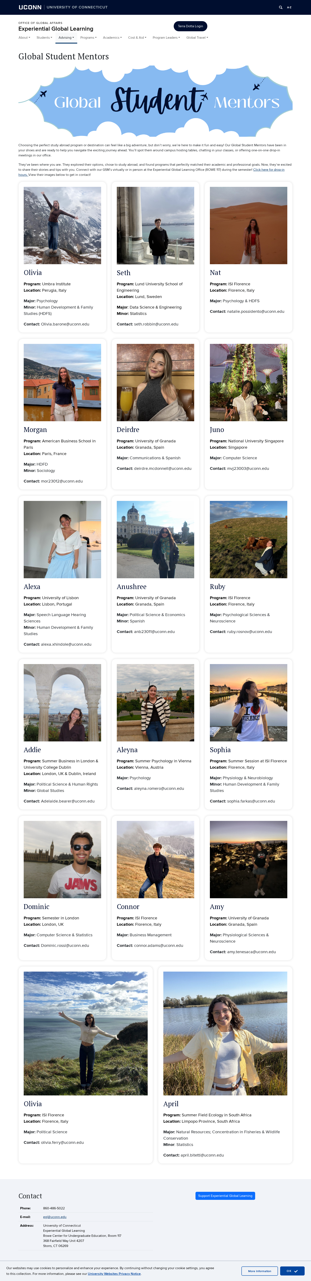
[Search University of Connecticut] (280, 7)
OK (290, 1271)
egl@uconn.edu (54, 1217)
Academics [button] (111, 38)
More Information (259, 1271)
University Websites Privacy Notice (114, 1274)
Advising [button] (65, 38)
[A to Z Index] (289, 7)
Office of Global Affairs (40, 23)
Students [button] (43, 38)
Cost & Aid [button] (136, 38)
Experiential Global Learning (55, 28)
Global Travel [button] (196, 38)
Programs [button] (87, 38)
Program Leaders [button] (165, 38)
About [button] (23, 38)
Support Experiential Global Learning (225, 1196)
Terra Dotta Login (190, 26)
